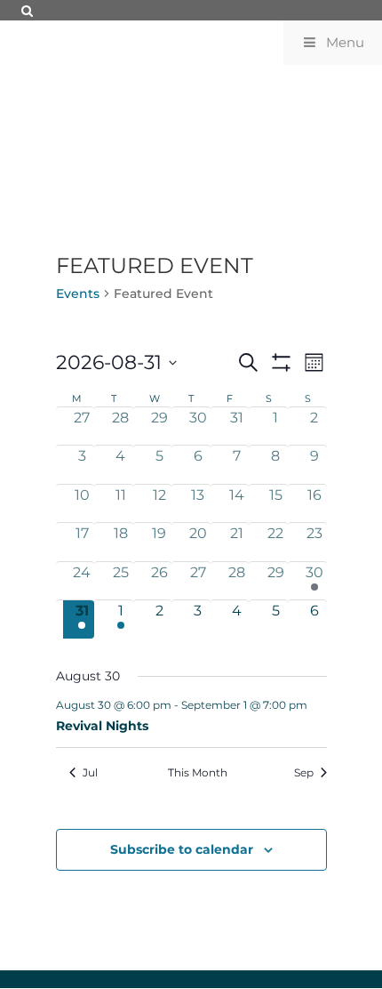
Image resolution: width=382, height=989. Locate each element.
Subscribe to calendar (181, 849)
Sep (304, 772)
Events (77, 293)
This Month (197, 772)
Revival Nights (102, 726)
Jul (90, 772)
